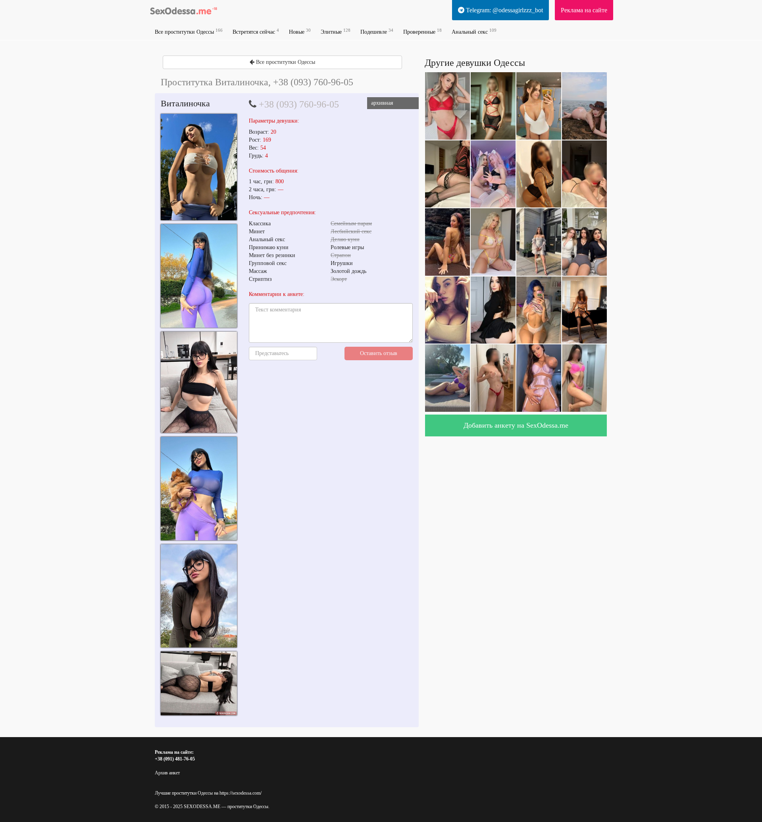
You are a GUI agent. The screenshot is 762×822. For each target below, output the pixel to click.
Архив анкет (167, 773)
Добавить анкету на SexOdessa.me (516, 425)
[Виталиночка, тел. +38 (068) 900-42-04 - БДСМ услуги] (199, 167)
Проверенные (422, 31)
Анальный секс (474, 31)
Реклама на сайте (584, 10)
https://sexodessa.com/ (240, 793)
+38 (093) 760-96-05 (299, 104)
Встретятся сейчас (256, 31)
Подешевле (376, 31)
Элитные (335, 31)
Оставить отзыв (378, 353)
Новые (300, 31)
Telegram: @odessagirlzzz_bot (503, 10)
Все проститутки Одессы (189, 31)
